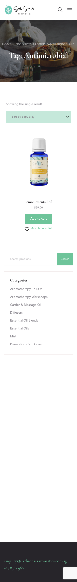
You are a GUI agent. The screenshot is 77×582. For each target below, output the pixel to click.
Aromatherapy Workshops (29, 297)
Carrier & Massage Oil (25, 305)
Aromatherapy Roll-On (26, 289)
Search (65, 259)
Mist (13, 336)
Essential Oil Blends (24, 320)
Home (7, 44)
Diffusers (16, 312)
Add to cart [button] (38, 218)
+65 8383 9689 (14, 568)
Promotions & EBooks (26, 344)
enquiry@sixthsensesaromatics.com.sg (35, 561)
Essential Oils (19, 328)
